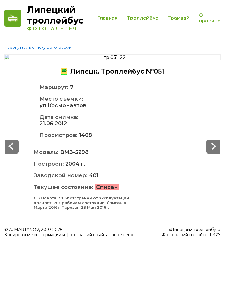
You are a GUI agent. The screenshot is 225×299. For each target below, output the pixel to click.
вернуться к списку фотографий (39, 47)
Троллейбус (142, 18)
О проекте (210, 18)
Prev (213, 147)
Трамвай (179, 18)
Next (12, 147)
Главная (107, 18)
